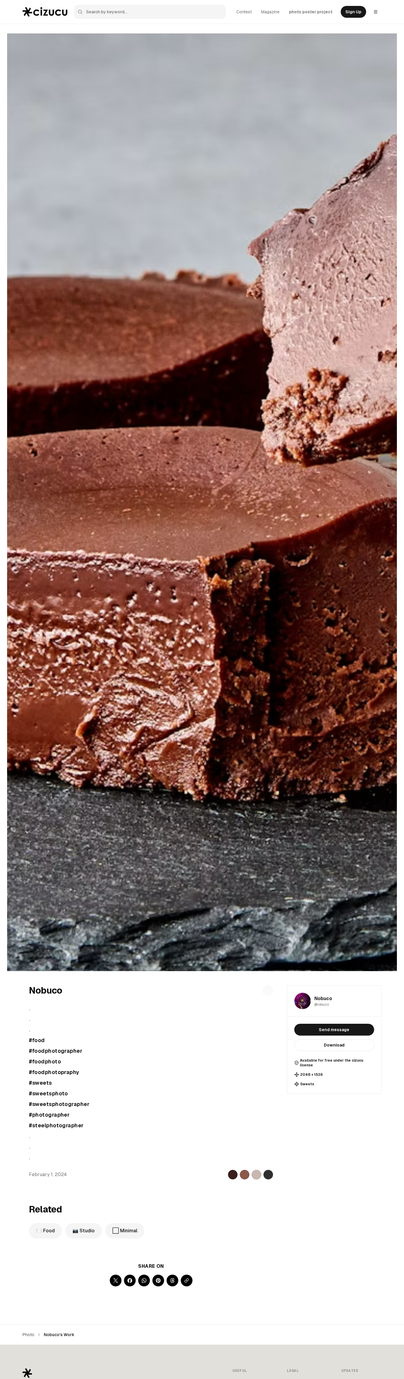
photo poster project (310, 11)
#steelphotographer (56, 1125)
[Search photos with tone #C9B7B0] (256, 1174)
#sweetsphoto (48, 1093)
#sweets (40, 1082)
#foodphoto (45, 1061)
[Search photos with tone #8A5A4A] (244, 1174)
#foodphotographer (55, 1050)
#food (37, 1040)
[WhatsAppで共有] (144, 1280)
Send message (334, 1029)
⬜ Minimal (124, 1231)
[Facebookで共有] (130, 1280)
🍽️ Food (45, 1231)
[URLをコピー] (187, 1280)
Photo (28, 1334)
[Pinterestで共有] (158, 1280)
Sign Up (353, 11)
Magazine (270, 11)
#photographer (49, 1114)
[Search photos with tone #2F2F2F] (268, 1174)
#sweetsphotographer (59, 1104)
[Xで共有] (116, 1280)
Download (334, 1045)
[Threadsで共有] (172, 1280)
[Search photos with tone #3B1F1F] (232, 1174)
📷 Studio (83, 1231)
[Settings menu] (376, 12)
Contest (244, 11)
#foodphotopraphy (54, 1072)
